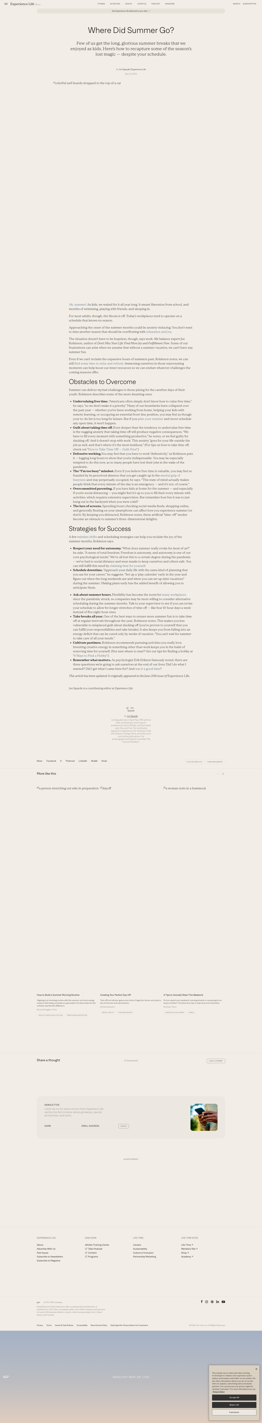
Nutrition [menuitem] (115, 4)
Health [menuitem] (128, 4)
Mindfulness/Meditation (77, 1015)
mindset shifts (87, 537)
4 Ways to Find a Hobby (90, 655)
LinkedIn (83, 761)
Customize (234, 1412)
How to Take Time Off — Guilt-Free (112, 449)
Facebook (51, 761)
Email (104, 761)
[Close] (256, 1369)
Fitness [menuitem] (101, 4)
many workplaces (174, 594)
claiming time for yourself (127, 566)
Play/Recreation (194, 762)
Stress (191, 1012)
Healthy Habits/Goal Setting (51, 1015)
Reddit (94, 761)
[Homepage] (25, 4)
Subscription (249, 4)
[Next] (223, 774)
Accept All (234, 1397)
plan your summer (150, 419)
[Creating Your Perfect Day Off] (131, 897)
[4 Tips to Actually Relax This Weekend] (194, 897)
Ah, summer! (78, 304)
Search (236, 4)
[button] (6, 3)
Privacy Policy (219, 1392)
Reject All (234, 1405)
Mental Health (108, 1012)
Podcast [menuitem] (155, 4)
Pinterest (70, 761)
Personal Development (174, 1012)
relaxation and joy (158, 331)
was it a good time (147, 668)
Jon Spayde (124, 69)
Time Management (215, 762)
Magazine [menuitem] (170, 4)
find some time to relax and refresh (99, 363)
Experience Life (138, 69)
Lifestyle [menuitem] (141, 4)
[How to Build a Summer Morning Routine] (68, 898)
